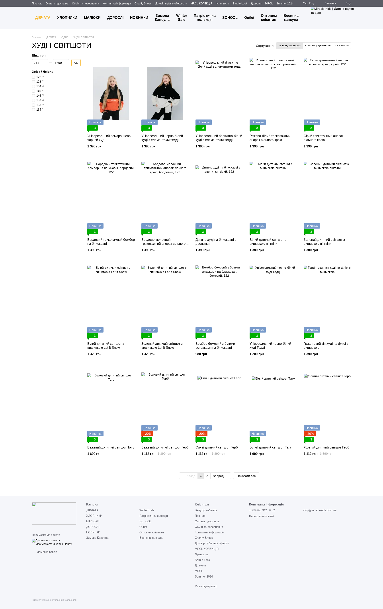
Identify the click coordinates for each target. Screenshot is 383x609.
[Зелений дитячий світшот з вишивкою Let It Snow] (165, 301)
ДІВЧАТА (43, 18)
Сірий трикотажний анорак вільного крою (324, 138)
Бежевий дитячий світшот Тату (110, 447)
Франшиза (222, 3)
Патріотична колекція (205, 18)
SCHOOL (230, 18)
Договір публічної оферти (171, 3)
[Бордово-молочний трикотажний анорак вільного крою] (165, 197)
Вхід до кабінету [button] (206, 510)
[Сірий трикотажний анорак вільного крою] (327, 94)
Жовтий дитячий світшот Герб (326, 447)
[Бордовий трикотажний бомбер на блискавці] (111, 197)
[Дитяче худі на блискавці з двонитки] (219, 197)
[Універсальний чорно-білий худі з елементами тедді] (165, 94)
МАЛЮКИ (92, 18)
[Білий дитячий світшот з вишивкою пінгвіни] (273, 197)
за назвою (342, 45)
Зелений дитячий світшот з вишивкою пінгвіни (324, 241)
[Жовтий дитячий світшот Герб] (327, 405)
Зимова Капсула (162, 18)
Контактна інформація (117, 3)
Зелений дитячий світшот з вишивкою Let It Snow (162, 345)
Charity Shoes (143, 3)
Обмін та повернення (85, 3)
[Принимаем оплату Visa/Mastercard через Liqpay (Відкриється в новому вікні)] (56, 542)
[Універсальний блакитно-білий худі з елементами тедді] (219, 94)
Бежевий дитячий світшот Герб (165, 447)
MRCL (269, 3)
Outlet (249, 18)
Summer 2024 (284, 3)
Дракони (256, 3)
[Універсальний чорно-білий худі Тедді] (273, 301)
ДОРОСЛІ (115, 18)
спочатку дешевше (317, 45)
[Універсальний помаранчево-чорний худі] (111, 94)
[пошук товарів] (367, 17)
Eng (311, 3)
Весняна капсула (291, 18)
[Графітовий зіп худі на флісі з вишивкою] (327, 301)
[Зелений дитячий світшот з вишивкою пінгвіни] (327, 197)
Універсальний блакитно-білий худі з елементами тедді (218, 138)
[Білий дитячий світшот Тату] (273, 405)
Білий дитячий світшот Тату (271, 447)
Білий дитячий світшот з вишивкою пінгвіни (268, 241)
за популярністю (289, 45)
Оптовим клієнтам (269, 18)
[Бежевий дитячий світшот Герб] (165, 405)
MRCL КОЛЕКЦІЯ (201, 3)
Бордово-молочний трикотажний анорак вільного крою (163, 243)
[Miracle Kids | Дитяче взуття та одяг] (54, 513)
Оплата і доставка (57, 3)
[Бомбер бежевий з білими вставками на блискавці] (219, 301)
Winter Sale (181, 18)
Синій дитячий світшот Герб (216, 447)
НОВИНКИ (139, 18)
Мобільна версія (46, 552)
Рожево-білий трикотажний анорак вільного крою (270, 138)
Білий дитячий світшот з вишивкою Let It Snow (105, 345)
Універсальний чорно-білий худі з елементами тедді (162, 138)
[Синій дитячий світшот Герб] (219, 405)
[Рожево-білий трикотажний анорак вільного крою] (273, 94)
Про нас (37, 3)
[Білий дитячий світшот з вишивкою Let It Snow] (111, 301)
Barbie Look (240, 3)
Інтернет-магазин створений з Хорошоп (54, 600)
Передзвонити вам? (261, 516)
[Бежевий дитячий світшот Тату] (111, 405)
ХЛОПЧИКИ (67, 18)
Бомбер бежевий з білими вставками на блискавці (215, 345)
